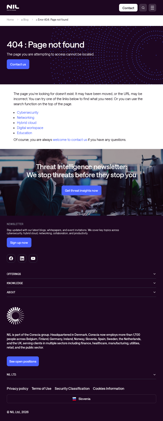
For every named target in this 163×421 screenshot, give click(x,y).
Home (10, 19)
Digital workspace (30, 128)
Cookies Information (108, 388)
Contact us (18, 64)
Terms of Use (41, 388)
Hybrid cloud (27, 122)
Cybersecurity (27, 112)
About (11, 292)
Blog (25, 19)
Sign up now (19, 242)
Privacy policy (17, 388)
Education (24, 133)
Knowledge (15, 283)
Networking (25, 117)
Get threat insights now (81, 190)
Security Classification (72, 388)
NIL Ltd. (11, 374)
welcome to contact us (70, 139)
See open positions (22, 361)
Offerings (14, 273)
